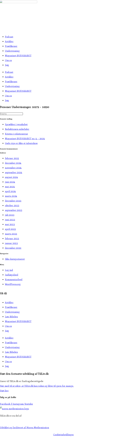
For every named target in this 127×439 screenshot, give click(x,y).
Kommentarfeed (13, 279)
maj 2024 (10, 186)
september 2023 (13, 210)
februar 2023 (12, 238)
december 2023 (13, 200)
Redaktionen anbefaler (17, 129)
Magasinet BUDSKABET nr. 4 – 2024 (25, 138)
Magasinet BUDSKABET (18, 55)
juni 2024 (10, 181)
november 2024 (13, 167)
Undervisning (12, 50)
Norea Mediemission (11, 420)
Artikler (9, 41)
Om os (8, 60)
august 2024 (11, 177)
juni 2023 (10, 219)
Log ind (9, 270)
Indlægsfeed (11, 274)
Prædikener (11, 46)
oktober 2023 (12, 205)
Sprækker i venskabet (16, 124)
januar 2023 (11, 243)
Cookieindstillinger (63, 434)
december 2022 (13, 248)
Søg (7, 65)
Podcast (9, 36)
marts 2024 (11, 196)
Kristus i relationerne (16, 133)
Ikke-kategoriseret (15, 259)
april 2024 (10, 191)
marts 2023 (11, 233)
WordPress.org (13, 284)
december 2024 (13, 163)
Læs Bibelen (11, 316)
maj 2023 (10, 224)
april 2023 (10, 229)
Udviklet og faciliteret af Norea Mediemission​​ (24, 427)
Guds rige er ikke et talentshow (21, 143)
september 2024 (13, 172)
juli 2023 (9, 214)
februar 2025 (12, 158)
